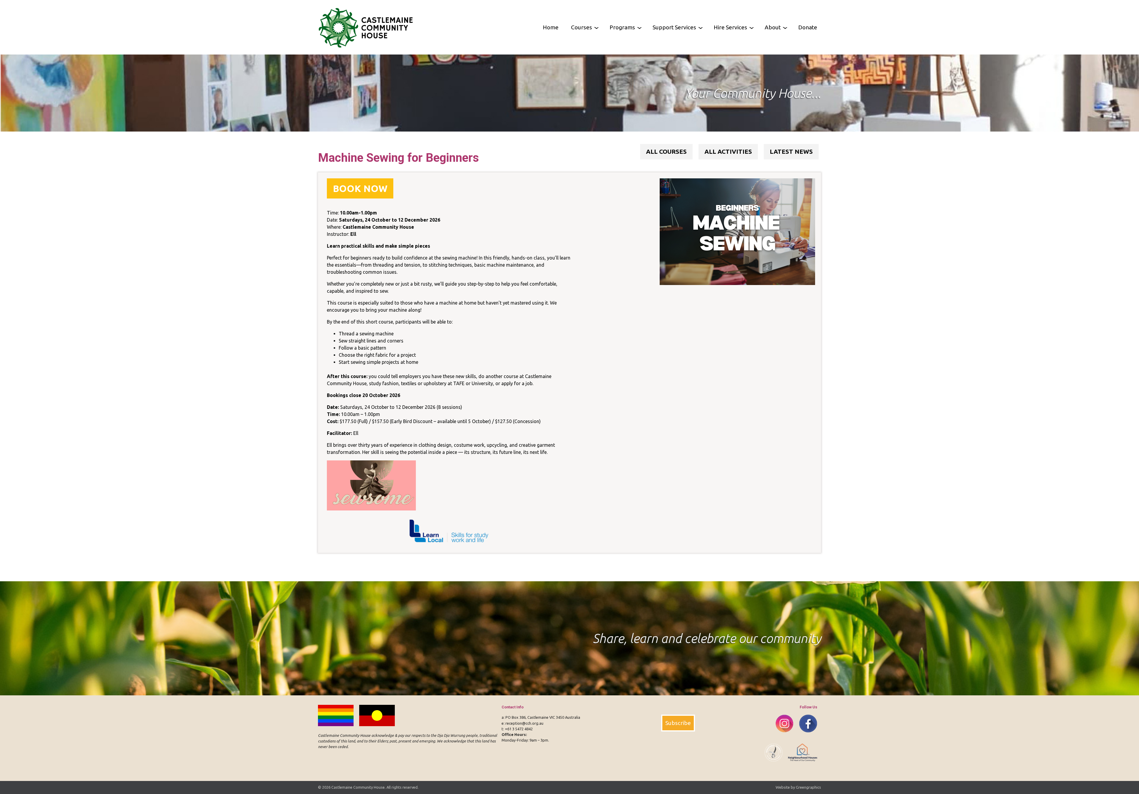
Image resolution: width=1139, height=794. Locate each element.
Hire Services (730, 27)
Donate (807, 27)
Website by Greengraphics (798, 787)
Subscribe (678, 723)
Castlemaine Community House (358, 787)
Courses (581, 27)
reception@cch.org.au (524, 723)
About (773, 27)
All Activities (728, 151)
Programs (622, 27)
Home (551, 27)
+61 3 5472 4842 (519, 729)
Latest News (791, 151)
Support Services (674, 27)
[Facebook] (805, 736)
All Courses (666, 151)
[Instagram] (782, 736)
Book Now (360, 188)
